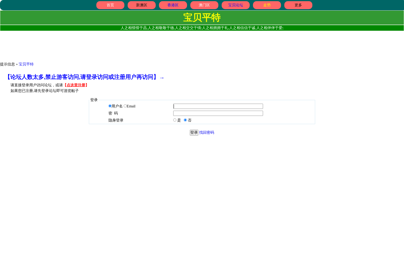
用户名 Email (123, 106)
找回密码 (206, 132)
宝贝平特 (26, 64)
